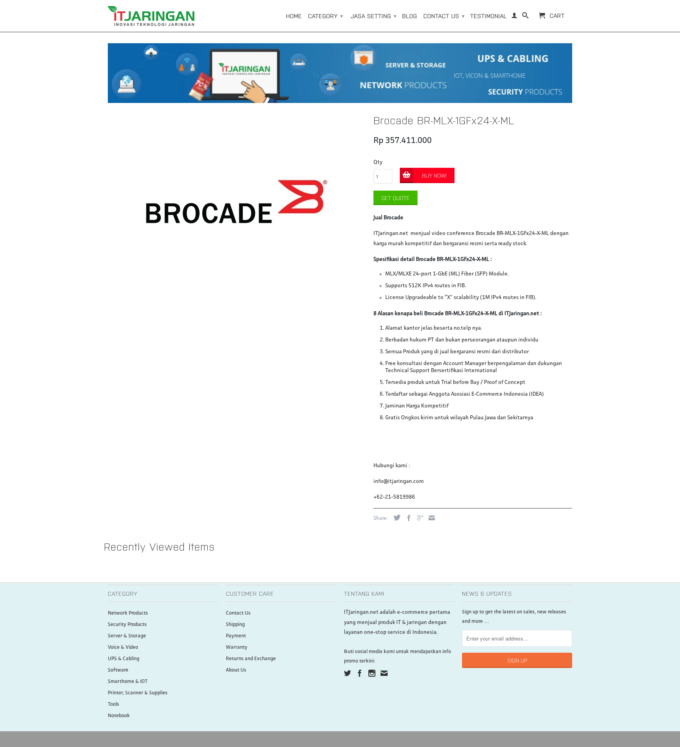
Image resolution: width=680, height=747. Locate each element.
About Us (236, 670)
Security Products (127, 624)
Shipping (235, 624)
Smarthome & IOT (128, 681)
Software (118, 670)
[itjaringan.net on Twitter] (347, 673)
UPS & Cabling (123, 658)
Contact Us (238, 613)
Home (294, 15)
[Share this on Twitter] (395, 517)
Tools (113, 704)
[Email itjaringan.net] (384, 673)
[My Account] (514, 17)
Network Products (128, 613)
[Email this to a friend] (430, 518)
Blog (409, 15)
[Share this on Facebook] (407, 518)
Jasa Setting (374, 15)
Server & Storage (127, 636)
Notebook (119, 715)
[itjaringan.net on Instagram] (371, 673)
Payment (236, 636)
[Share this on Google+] (418, 518)
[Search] (525, 17)
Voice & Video (123, 647)
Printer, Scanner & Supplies (138, 693)
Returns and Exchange (251, 658)
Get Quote (395, 197)
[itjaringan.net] (151, 16)
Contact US (444, 15)
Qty (377, 162)
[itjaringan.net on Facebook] (359, 673)
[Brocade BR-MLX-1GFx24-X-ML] (237, 201)
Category (325, 15)
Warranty (237, 647)
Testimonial (488, 15)
